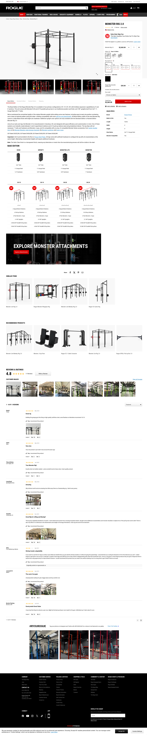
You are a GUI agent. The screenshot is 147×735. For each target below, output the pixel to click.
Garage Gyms (94, 689)
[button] (86, 8)
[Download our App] (49, 716)
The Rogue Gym (94, 695)
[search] (61, 8)
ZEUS (75, 684)
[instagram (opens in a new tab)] (32, 716)
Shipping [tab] (41, 101)
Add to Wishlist (111, 106)
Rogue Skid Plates (40, 137)
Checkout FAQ (42, 682)
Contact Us (121, 1)
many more (60, 130)
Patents (58, 687)
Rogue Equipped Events (113, 687)
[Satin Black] (108, 79)
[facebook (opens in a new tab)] (23, 716)
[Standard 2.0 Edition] (114, 55)
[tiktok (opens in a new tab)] (42, 716)
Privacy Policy (59, 679)
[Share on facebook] (70, 272)
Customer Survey (43, 697)
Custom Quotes (42, 679)
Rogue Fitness (128, 114)
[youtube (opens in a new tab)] (28, 716)
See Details (114, 38)
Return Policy (94, 720)
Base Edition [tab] (10, 101)
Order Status (128, 1)
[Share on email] (82, 272)
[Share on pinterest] (78, 272)
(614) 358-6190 (25, 690)
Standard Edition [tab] (21, 101)
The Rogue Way (25, 679)
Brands (75, 689)
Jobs (23, 682)
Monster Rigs (26, 19)
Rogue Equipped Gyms (96, 682)
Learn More (54, 732)
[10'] (108, 67)
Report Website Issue (44, 695)
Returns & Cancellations (44, 687)
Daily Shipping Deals (99, 6)
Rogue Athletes (111, 684)
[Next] (141, 620)
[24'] (136, 67)
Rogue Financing (77, 687)
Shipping (41, 689)
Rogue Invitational (112, 679)
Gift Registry (76, 682)
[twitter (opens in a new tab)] (37, 716)
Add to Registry (122, 106)
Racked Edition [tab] (32, 101)
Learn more (137, 41)
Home (7, 19)
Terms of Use (59, 682)
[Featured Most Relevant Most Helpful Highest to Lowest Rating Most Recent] (133, 404)
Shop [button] (21, 15)
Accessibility (59, 684)
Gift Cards (114, 1)
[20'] (125, 67)
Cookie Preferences (60, 705)
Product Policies (60, 689)
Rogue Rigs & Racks (14, 19)
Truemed (76, 692)
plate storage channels (32, 130)
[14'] (116, 67)
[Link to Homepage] (15, 8)
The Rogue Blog (94, 687)
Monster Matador (20, 130)
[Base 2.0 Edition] (108, 55)
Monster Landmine (47, 130)
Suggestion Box (42, 692)
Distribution (59, 700)
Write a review (124, 27)
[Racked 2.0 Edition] (120, 55)
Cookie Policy (59, 702)
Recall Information (60, 695)
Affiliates (93, 692)
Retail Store (24, 684)
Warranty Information (61, 692)
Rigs (21, 19)
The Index (93, 679)
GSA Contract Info (60, 697)
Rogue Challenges (112, 682)
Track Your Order (43, 684)
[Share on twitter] (74, 272)
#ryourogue (93, 684)
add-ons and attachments (63, 116)
